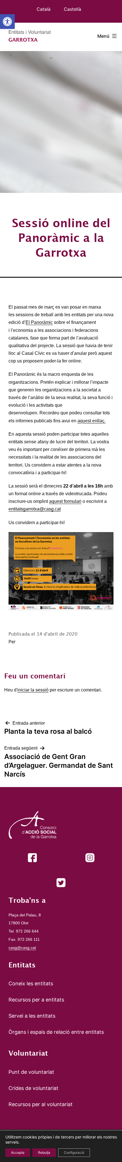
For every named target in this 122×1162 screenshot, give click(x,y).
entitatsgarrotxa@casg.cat (35, 509)
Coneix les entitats (31, 983)
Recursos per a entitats (36, 1000)
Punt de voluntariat (31, 1072)
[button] (7, 21)
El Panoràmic (39, 322)
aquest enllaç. (91, 420)
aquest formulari (65, 501)
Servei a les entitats (32, 1016)
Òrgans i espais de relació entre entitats (56, 1032)
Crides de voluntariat (33, 1088)
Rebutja (44, 1152)
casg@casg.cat (22, 947)
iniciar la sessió (33, 690)
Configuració (74, 1152)
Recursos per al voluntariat (41, 1104)
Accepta (17, 1152)
